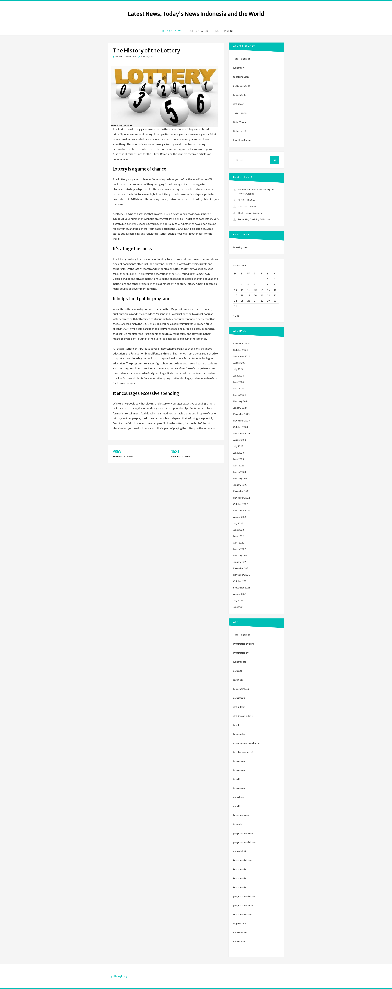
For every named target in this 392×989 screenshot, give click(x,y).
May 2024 (238, 382)
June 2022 (238, 529)
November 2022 (241, 497)
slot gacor (238, 103)
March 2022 (239, 549)
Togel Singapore (198, 31)
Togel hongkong (117, 976)
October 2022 (240, 504)
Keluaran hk (239, 67)
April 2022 (238, 542)
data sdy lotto (240, 932)
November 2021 (241, 574)
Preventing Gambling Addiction (254, 219)
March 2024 (239, 394)
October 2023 (240, 427)
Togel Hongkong (241, 58)
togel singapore (241, 76)
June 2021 (238, 606)
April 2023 (238, 465)
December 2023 (241, 414)
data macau (239, 941)
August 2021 (240, 594)
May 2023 (238, 459)
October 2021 (240, 581)
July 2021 (238, 600)
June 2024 (238, 375)
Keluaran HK (239, 131)
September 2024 (241, 356)
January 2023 (240, 484)
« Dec (236, 315)
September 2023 (241, 433)
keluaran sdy (239, 94)
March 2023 (239, 472)
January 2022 (240, 561)
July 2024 (238, 369)
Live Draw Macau (242, 140)
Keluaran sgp (240, 661)
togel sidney (239, 923)
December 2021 (241, 568)
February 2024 (240, 401)
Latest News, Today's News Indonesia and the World (196, 13)
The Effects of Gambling (250, 213)
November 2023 (241, 420)
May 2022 (238, 536)
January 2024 (240, 407)
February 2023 (240, 478)
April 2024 (238, 388)
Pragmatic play (241, 652)
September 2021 (241, 587)
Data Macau (239, 122)
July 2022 (238, 523)
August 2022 (240, 517)
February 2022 (240, 555)
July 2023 (238, 446)
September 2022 (241, 510)
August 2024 (240, 362)
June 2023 (238, 452)
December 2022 (241, 491)
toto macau (239, 770)
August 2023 (240, 439)
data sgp (237, 670)
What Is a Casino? (247, 206)
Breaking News (172, 31)
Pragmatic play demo (243, 643)
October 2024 (240, 350)
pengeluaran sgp (241, 85)
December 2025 (241, 343)
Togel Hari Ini (224, 31)
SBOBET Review (246, 200)
